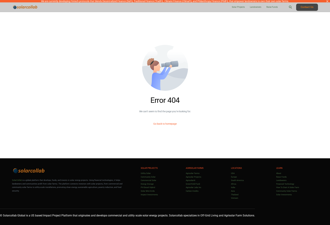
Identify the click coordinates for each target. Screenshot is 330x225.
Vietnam (234, 198)
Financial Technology (285, 184)
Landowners (281, 180)
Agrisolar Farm (233, 215)
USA (233, 173)
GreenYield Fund (193, 184)
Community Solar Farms (286, 191)
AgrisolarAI (190, 180)
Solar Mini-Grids (148, 191)
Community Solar (148, 177)
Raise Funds (281, 177)
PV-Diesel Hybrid (148, 187)
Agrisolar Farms (193, 173)
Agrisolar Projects (193, 177)
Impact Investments (149, 195)
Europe (234, 177)
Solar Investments (284, 195)
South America (237, 180)
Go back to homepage (165, 123)
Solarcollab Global (14, 215)
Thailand (234, 195)
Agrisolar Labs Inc (193, 187)
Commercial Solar (148, 180)
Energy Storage (147, 184)
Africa (233, 184)
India (233, 187)
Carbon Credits (192, 191)
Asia (233, 191)
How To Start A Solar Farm (287, 187)
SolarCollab (17, 180)
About (278, 173)
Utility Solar (146, 173)
